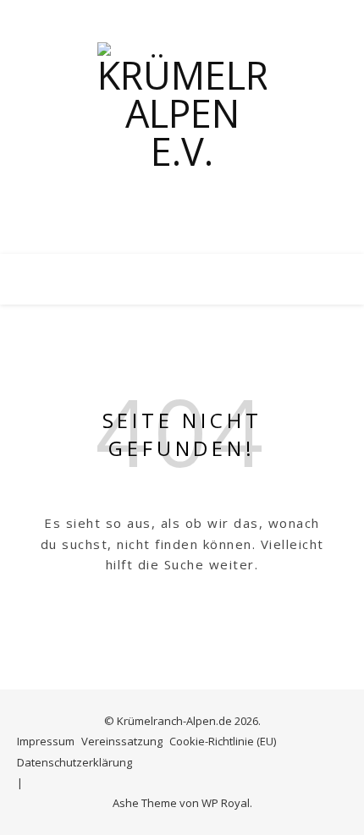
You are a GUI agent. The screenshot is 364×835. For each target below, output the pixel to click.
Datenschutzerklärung (74, 762)
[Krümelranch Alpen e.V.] (182, 126)
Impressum (45, 741)
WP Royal (225, 802)
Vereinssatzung (122, 741)
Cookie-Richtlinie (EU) (222, 741)
